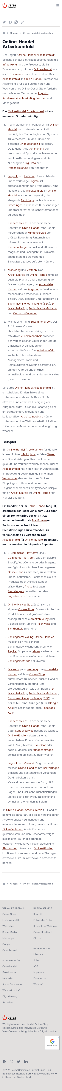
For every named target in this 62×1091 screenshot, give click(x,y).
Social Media (37, 308)
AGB (35, 966)
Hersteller (7, 978)
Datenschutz (40, 978)
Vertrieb (41, 98)
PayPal (12, 651)
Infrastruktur (10, 64)
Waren (51, 454)
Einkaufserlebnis (30, 143)
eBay (45, 619)
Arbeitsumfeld (45, 54)
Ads (10, 707)
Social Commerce (12, 984)
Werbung (32, 669)
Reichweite (43, 623)
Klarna (36, 651)
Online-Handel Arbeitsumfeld (38, 33)
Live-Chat (39, 745)
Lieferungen (15, 205)
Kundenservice (11, 98)
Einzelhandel (9, 972)
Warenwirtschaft (11, 990)
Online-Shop (15, 572)
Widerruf (38, 984)
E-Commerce (15, 74)
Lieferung (30, 176)
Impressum (39, 972)
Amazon (35, 619)
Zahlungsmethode (19, 661)
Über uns (38, 954)
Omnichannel (9, 950)
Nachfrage (27, 200)
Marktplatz (28, 454)
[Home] (3, 33)
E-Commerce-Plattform (22, 552)
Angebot (33, 289)
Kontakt (37, 914)
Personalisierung (18, 167)
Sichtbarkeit (15, 628)
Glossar (14, 33)
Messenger (8, 938)
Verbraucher (9, 478)
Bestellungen (16, 591)
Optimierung (36, 148)
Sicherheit (7, 1002)
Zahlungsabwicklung (20, 637)
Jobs (36, 960)
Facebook (48, 707)
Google (53, 703)
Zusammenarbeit (41, 321)
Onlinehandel (9, 966)
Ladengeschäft (10, 920)
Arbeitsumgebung (32, 416)
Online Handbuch (42, 932)
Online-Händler (34, 539)
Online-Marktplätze (20, 604)
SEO (46, 303)
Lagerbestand (16, 596)
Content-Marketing (25, 313)
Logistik (43, 93)
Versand (29, 763)
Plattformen (39, 520)
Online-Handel (27, 54)
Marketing (28, 98)
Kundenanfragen (18, 247)
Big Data (30, 163)
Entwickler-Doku (42, 920)
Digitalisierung (9, 996)
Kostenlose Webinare (45, 926)
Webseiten (8, 926)
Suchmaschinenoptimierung (25, 303)
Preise (28, 586)
